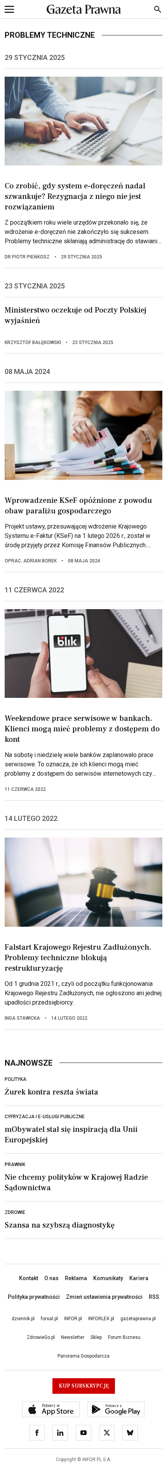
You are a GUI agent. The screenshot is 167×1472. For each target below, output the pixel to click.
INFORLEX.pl (101, 1318)
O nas (51, 1278)
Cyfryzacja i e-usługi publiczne (45, 1116)
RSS (154, 1297)
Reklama (76, 1278)
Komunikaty (108, 1278)
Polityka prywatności (34, 1297)
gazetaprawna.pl (138, 1318)
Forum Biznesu (124, 1337)
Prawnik (15, 1164)
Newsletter (72, 1337)
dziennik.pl (23, 1318)
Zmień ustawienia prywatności (104, 1297)
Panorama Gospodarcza (83, 1356)
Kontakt (28, 1278)
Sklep (96, 1337)
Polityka (15, 1079)
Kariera (138, 1278)
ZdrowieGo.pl (41, 1337)
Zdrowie (15, 1212)
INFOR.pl (73, 1318)
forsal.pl (49, 1318)
